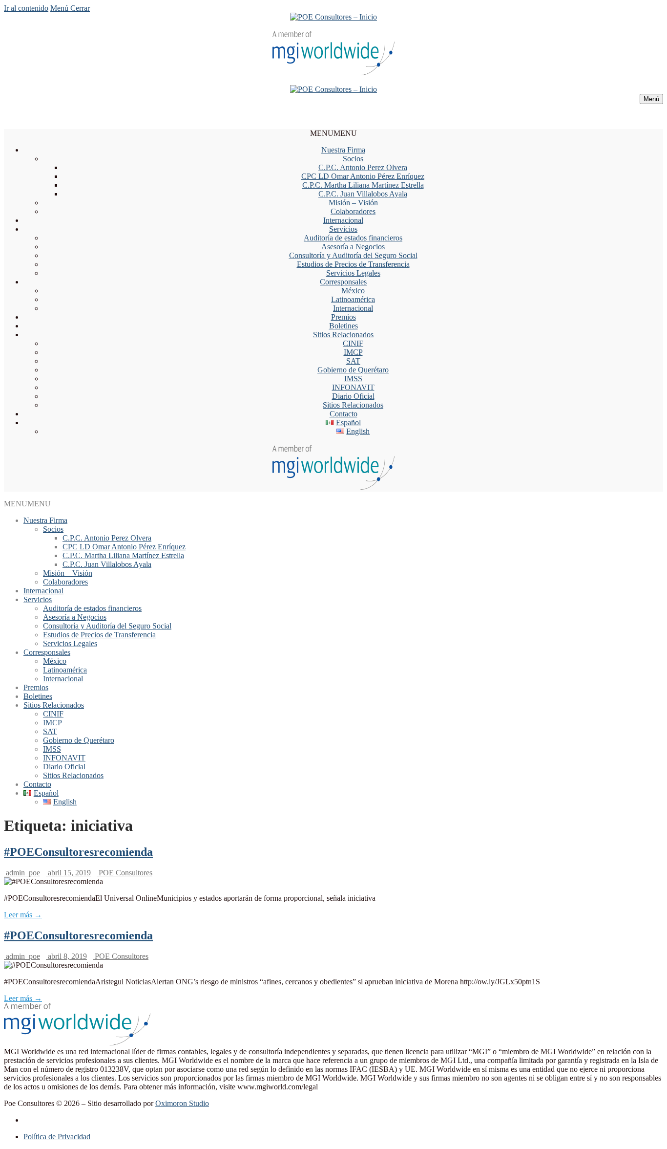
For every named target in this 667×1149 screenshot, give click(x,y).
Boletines (343, 326)
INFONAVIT (353, 387)
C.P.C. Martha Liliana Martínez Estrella (363, 185)
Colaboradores (353, 211)
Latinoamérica (353, 299)
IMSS (353, 378)
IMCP (353, 352)
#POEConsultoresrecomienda (78, 851)
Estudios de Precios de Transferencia (353, 264)
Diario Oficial (353, 396)
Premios (343, 317)
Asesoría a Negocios (353, 246)
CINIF (353, 343)
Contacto (343, 414)
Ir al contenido (26, 8)
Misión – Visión (353, 202)
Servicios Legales (353, 273)
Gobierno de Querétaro (353, 370)
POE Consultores (124, 872)
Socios (353, 158)
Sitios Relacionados (343, 334)
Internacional (343, 220)
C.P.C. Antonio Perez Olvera (362, 167)
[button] (333, 133)
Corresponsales (343, 282)
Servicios (343, 229)
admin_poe (22, 872)
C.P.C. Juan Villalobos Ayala (362, 194)
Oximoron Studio (182, 1103)
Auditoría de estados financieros (353, 238)
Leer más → (23, 915)
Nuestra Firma (343, 150)
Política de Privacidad (56, 1136)
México (353, 290)
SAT (353, 361)
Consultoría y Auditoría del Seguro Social (353, 255)
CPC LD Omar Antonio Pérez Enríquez (362, 176)
